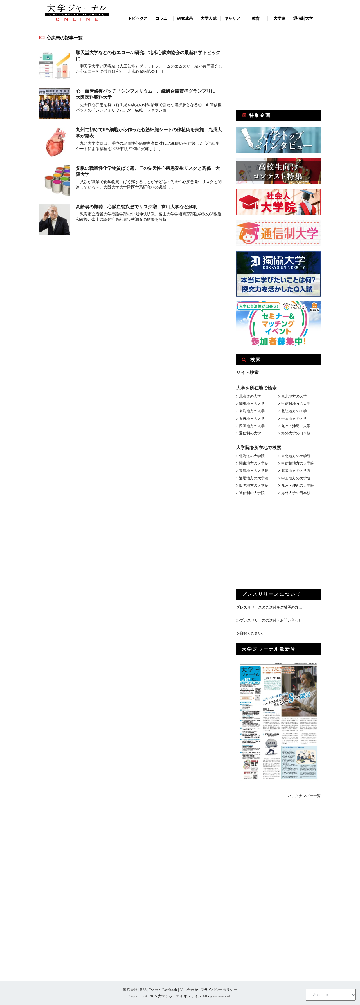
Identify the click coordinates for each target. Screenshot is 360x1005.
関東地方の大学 (252, 403)
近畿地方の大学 (252, 418)
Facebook (169, 990)
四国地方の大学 (252, 426)
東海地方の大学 (252, 411)
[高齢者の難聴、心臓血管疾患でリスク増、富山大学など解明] (54, 220)
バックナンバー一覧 (304, 796)
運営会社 (130, 990)
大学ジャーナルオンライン (180, 996)
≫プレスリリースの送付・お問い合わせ (269, 620)
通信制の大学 (250, 433)
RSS (143, 990)
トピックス (138, 18)
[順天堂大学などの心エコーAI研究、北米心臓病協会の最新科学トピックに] (54, 66)
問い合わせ (189, 990)
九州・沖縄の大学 (295, 426)
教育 (256, 18)
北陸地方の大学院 (295, 470)
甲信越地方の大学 (295, 403)
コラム (161, 18)
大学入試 (209, 18)
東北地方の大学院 (295, 456)
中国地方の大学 (294, 418)
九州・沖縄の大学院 (297, 485)
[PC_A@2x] (278, 345)
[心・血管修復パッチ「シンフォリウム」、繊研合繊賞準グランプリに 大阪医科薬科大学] (54, 104)
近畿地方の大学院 (253, 478)
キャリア (232, 18)
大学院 (279, 18)
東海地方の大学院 (253, 470)
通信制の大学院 (252, 493)
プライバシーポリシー (219, 990)
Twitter (154, 990)
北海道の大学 (250, 396)
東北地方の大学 (294, 396)
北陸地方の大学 (294, 411)
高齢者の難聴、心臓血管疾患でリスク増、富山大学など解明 (136, 206)
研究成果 (185, 18)
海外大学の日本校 (295, 433)
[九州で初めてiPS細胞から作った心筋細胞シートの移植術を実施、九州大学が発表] (54, 143)
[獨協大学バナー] (278, 295)
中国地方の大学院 (295, 478)
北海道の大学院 (252, 456)
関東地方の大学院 (253, 463)
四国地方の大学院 (253, 485)
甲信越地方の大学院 (297, 463)
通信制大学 (303, 18)
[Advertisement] (278, 67)
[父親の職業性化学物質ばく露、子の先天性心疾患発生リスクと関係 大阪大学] (54, 181)
